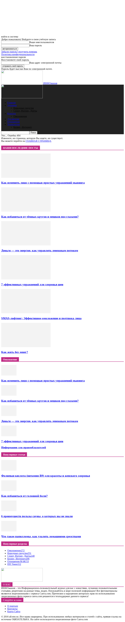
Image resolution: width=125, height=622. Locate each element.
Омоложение (20, 116)
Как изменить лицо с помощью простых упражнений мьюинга (43, 182)
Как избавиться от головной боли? (24, 495)
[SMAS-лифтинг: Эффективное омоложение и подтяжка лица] (26, 312)
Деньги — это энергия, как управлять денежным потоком (39, 250)
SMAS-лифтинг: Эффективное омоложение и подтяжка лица (41, 318)
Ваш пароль (35, 45)
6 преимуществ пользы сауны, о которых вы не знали (37, 516)
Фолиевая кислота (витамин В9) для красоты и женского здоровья (45, 475)
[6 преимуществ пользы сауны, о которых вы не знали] (8, 510)
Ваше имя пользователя (41, 42)
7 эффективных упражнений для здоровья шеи (32, 284)
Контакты (12, 608)
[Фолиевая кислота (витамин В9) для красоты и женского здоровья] (8, 470)
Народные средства (23, 108)
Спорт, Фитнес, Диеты (25, 111)
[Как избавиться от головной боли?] (8, 490)
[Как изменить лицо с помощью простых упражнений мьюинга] (26, 177)
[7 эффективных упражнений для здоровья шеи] (26, 278)
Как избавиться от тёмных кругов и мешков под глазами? (40, 216)
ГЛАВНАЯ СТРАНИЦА (38, 141)
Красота (11, 113)
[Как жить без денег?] (26, 346)
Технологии (13, 124)
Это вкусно (13, 119)
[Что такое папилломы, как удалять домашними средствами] (8, 530)
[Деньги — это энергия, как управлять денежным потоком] (26, 244)
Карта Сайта (13, 611)
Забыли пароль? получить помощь (19, 51)
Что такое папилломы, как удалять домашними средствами (41, 536)
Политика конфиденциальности (18, 54)
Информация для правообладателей (23, 447)
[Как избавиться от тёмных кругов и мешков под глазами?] (26, 210)
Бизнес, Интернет (22, 127)
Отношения (13, 121)
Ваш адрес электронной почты (45, 62)
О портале (12, 606)
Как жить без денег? (14, 352)
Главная (11, 102)
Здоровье (12, 105)
